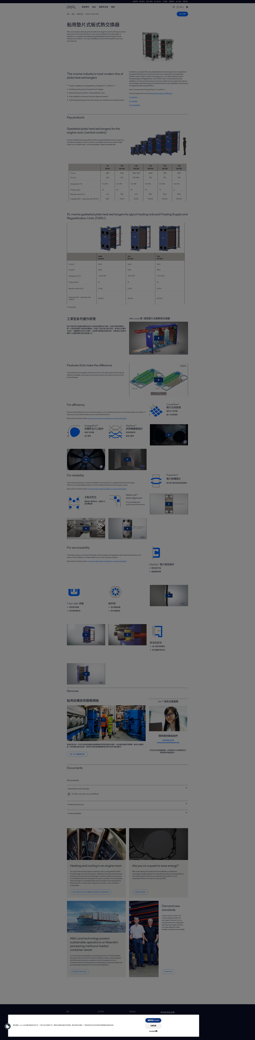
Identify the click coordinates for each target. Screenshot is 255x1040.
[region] (103, 1026)
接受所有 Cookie (153, 1020)
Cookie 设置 (153, 1031)
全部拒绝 (153, 1026)
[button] (7, 1026)
